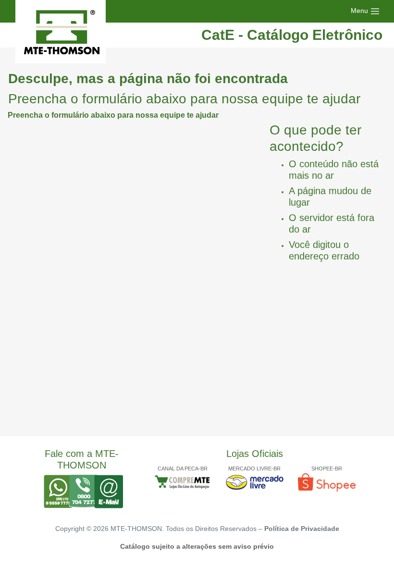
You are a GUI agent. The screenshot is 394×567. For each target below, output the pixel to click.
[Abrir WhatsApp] (370, 542)
